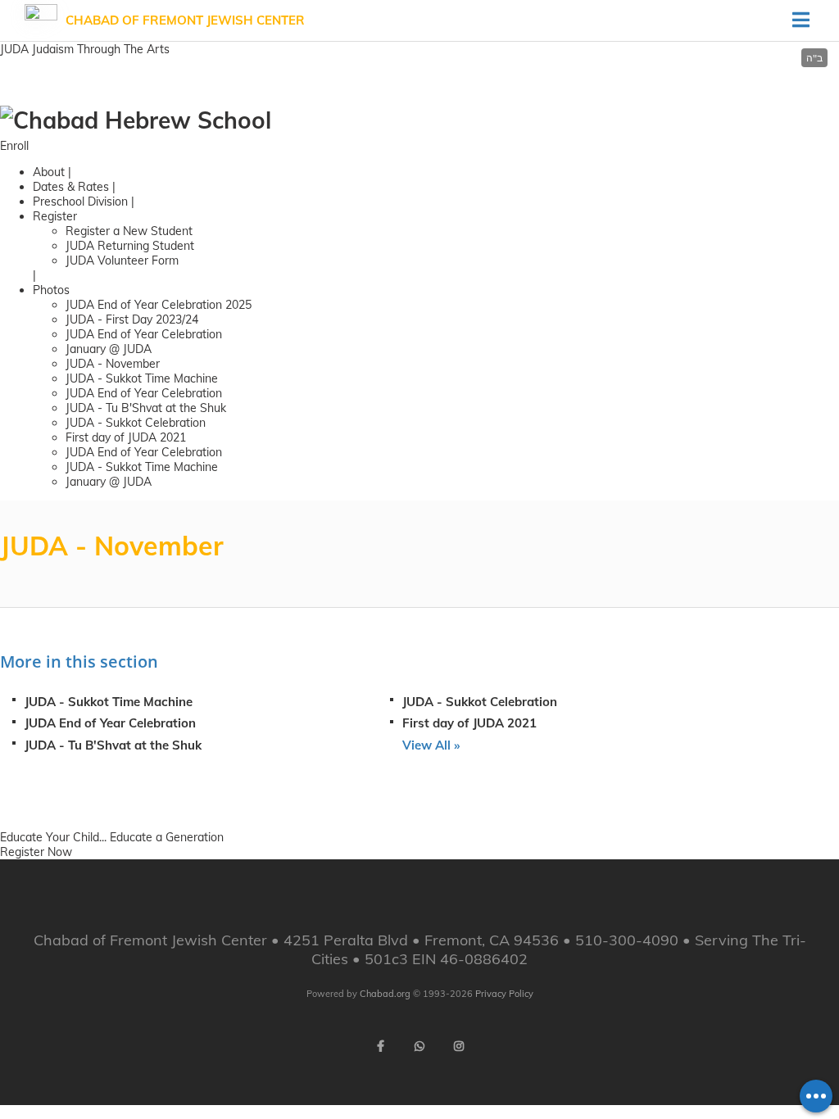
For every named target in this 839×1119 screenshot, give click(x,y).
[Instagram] (458, 1046)
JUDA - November (113, 363)
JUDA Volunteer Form (122, 260)
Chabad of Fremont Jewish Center (185, 20)
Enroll (14, 145)
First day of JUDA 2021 (126, 437)
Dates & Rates (71, 186)
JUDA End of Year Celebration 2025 (159, 304)
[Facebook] (380, 1046)
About (49, 172)
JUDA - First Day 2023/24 (132, 319)
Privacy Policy (504, 993)
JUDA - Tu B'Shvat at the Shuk (146, 408)
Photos (51, 290)
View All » (431, 745)
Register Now (36, 852)
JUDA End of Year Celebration (144, 334)
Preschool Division (80, 201)
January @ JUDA (109, 349)
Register (55, 216)
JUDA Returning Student (130, 245)
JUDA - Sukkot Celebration (136, 422)
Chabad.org (385, 993)
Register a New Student (129, 231)
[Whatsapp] (419, 1046)
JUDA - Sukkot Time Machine (142, 378)
